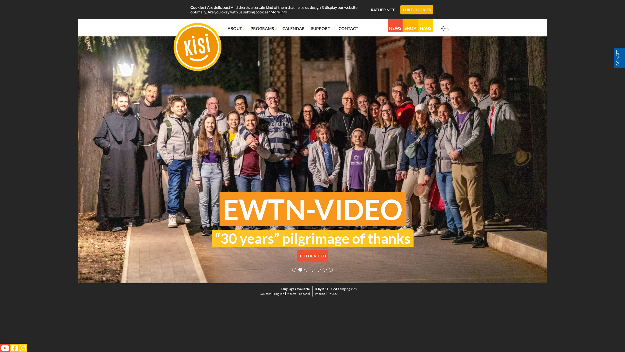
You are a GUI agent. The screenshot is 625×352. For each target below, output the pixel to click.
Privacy (332, 294)
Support (321, 28)
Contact (349, 28)
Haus (425, 28)
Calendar (293, 28)
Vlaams (291, 294)
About (235, 28)
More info (279, 12)
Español (304, 294)
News (395, 28)
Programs (262, 28)
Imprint (320, 294)
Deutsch (265, 294)
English (279, 294)
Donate (617, 58)
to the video (312, 255)
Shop (410, 28)
